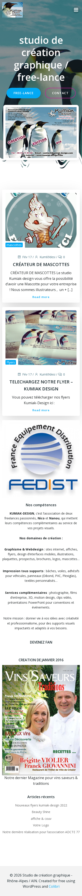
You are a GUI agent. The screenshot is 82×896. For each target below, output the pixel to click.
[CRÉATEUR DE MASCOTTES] (41, 220)
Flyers (11, 362)
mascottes (14, 245)
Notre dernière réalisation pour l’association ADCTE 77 (41, 832)
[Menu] (76, 10)
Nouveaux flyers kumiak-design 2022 (41, 805)
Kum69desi (47, 257)
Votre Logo (41, 825)
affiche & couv (41, 819)
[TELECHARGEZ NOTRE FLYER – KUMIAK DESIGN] (41, 337)
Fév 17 (27, 257)
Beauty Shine (41, 812)
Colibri (54, 886)
